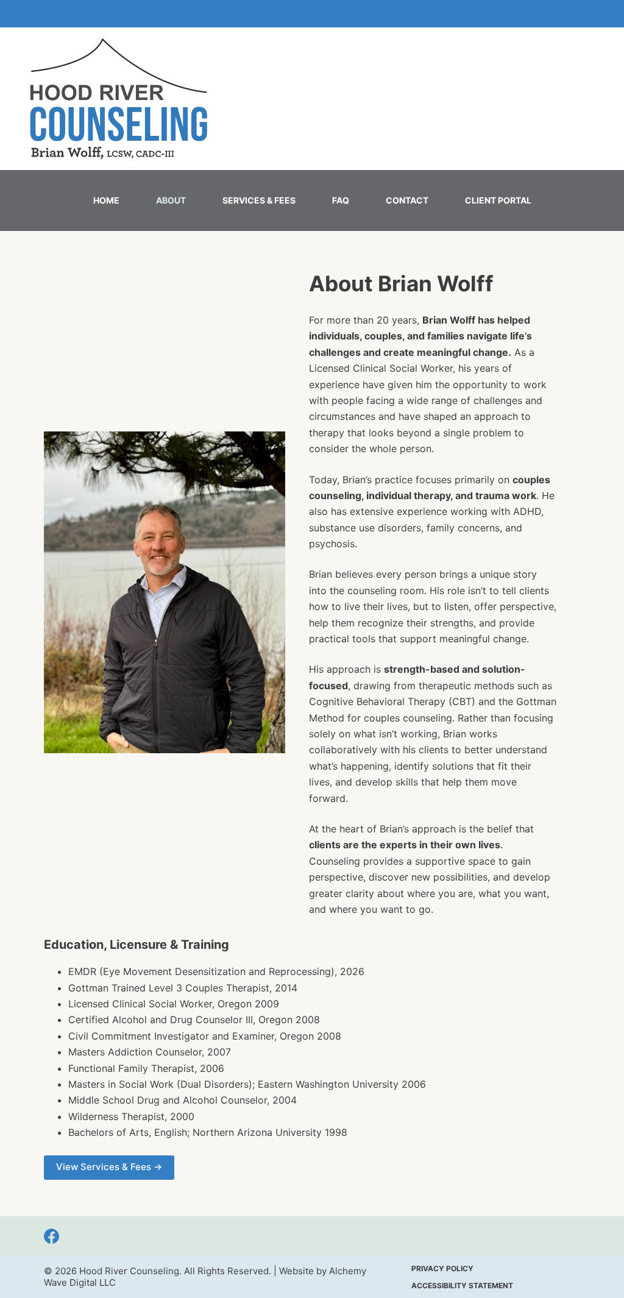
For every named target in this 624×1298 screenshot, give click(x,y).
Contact (407, 200)
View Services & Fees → (109, 1166)
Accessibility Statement (462, 1285)
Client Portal (498, 200)
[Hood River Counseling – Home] (118, 98)
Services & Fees (259, 200)
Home (106, 200)
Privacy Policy (442, 1268)
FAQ (340, 200)
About (171, 200)
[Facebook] (51, 1236)
